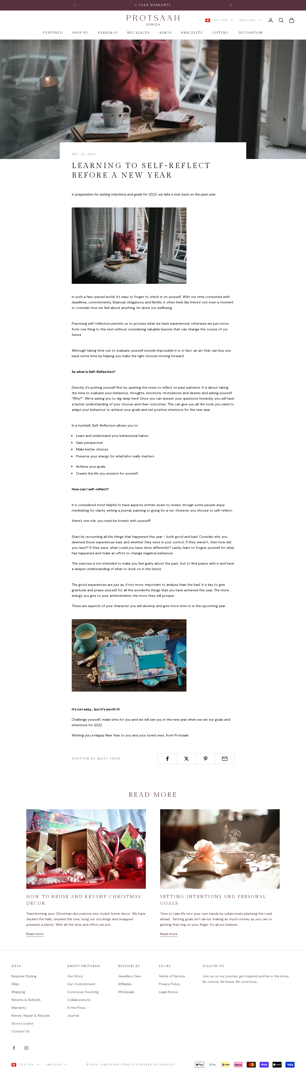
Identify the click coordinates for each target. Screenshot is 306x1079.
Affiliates (125, 984)
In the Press (76, 1007)
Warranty (18, 1007)
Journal (73, 1015)
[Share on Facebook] (167, 758)
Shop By (80, 32)
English (248, 20)
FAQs (15, 984)
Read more (35, 934)
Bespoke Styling (23, 976)
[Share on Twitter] (186, 758)
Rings (165, 32)
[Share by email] (224, 758)
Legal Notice (168, 992)
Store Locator (22, 1023)
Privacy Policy (169, 984)
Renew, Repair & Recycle (30, 1015)
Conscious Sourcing (83, 992)
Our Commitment (81, 984)
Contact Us (20, 1031)
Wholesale (126, 992)
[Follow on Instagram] (26, 1048)
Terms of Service (172, 976)
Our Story (75, 976)
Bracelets (191, 32)
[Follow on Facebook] (13, 1048)
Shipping (18, 992)
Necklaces (138, 32)
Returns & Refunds (26, 1000)
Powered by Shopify (155, 1064)
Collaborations (79, 1000)
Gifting (220, 32)
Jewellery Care (129, 976)
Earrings (108, 32)
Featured (52, 32)
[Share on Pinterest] (205, 758)
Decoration (251, 32)
